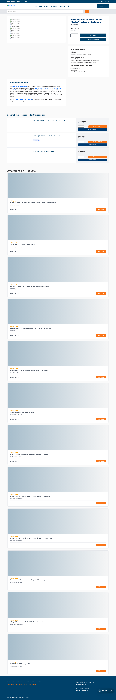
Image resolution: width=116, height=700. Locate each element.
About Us (19, 1)
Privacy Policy (27, 684)
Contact (25, 1)
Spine (68, 6)
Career (13, 1)
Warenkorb (102, 6)
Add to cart (93, 35)
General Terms (19, 684)
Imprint (34, 684)
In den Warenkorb (97, 126)
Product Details (92, 129)
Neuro (46, 6)
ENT (35, 6)
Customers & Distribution (24, 681)
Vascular (62, 6)
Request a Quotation (93, 39)
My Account (10, 684)
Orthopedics (53, 6)
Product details (14, 209)
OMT (40, 6)
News (8, 1)
